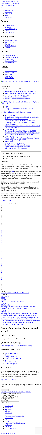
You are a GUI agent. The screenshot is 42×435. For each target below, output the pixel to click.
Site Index (8, 426)
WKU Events (5, 312)
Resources (24, 138)
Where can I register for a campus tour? (17, 95)
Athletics (7, 15)
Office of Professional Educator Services (17, 126)
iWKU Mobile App (11, 29)
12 (1, 247)
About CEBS (9, 141)
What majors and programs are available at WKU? (20, 92)
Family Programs (10, 55)
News (15, 145)
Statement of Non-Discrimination (15, 423)
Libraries (18, 317)
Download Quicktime (24, 392)
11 (1, 246)
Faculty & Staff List (11, 138)
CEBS (3, 298)
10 (1, 244)
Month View (18, 293)
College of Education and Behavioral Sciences (19, 109)
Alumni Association (11, 71)
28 (1, 275)
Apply (3, 5)
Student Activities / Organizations (20, 319)
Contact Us (8, 425)
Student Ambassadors (11, 353)
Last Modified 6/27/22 (8, 433)
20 (1, 261)
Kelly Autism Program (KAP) (14, 131)
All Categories (5, 307)
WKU (6, 107)
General (3, 300)
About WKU (9, 10)
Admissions (8, 13)
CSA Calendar (5, 305)
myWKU (7, 47)
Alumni (7, 315)
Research (11, 145)
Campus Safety (9, 25)
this (13, 172)
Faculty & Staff (9, 136)
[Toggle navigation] (1, 112)
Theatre (6, 320)
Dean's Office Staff (11, 143)
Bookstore (8, 27)
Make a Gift (8, 74)
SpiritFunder (8, 76)
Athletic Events (17, 315)
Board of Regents (10, 317)
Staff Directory (27, 345)
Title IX (7, 419)
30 (1, 279)
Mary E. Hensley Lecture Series (23, 134)
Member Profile (9, 62)
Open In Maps (5, 345)
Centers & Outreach (11, 129)
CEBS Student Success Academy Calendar (14, 308)
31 (1, 280)
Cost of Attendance (11, 61)
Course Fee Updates (11, 363)
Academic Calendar (11, 40)
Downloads (5, 390)
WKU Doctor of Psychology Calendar (13, 301)
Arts (11, 315)
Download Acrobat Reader (9, 392)
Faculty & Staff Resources (13, 358)
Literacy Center (14, 127)
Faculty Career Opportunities (17, 140)
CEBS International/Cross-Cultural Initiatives (20, 132)
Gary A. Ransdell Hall (20, 148)
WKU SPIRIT (9, 78)
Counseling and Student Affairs (14, 117)
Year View (25, 293)
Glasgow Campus (11, 322)
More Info (11, 5)
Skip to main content (7, 1)
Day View (4, 293)
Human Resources (10, 42)
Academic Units (10, 115)
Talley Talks (13, 307)
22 (1, 265)
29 (1, 277)
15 (1, 252)
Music (23, 317)
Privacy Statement (10, 428)
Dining (7, 30)
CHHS (29, 314)
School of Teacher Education (26, 122)
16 (1, 254)
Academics (8, 12)
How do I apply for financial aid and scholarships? (20, 93)
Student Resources (10, 124)
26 (1, 272)
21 (1, 263)
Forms (19, 138)
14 (1, 251)
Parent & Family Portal (12, 57)
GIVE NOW (11, 379)
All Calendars (5, 296)
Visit (6, 5)
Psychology (15, 120)
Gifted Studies (27, 131)
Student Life (8, 17)
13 (1, 249)
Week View (10, 293)
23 (1, 266)
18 (1, 258)
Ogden (12, 314)
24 (1, 268)
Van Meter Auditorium (16, 320)
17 (1, 256)
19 (1, 259)
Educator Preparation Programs (19, 147)
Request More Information (13, 362)
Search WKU (5, 86)
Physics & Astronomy (20, 314)
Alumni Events (9, 72)
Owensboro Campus (23, 322)
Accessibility (9, 418)
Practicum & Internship (29, 307)
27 (1, 273)
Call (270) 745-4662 (16, 345)
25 (1, 270)
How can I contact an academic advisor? (17, 98)
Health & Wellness (10, 46)
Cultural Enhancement (17, 324)
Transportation (9, 32)
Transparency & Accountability (14, 416)
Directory (8, 44)
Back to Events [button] (6, 200)
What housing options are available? (16, 97)
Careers (7, 421)
